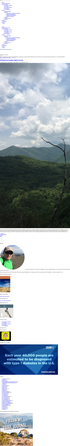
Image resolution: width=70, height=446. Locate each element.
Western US (4, 408)
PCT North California (6, 392)
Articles (3, 379)
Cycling (3, 384)
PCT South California (6, 396)
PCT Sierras (4, 322)
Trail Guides (9, 57)
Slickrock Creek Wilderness (7, 403)
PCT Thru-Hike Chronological (5, 300)
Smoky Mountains (5, 404)
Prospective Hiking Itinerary (7, 400)
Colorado (3, 383)
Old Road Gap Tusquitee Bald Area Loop (11, 60)
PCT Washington (5, 325)
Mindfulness (4, 390)
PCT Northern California (6, 323)
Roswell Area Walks (5, 401)
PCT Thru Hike (5, 397)
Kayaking (4, 389)
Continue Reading (3, 234)
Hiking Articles (4, 388)
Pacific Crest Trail (5, 391)
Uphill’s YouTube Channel (4, 296)
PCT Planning (4, 394)
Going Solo (4, 386)
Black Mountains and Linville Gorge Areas (9, 381)
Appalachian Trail (5, 378)
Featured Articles (5, 385)
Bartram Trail (4, 380)
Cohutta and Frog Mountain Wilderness (9, 382)
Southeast (4, 57)
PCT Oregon (4, 324)
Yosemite (3, 409)
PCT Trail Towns (5, 398)
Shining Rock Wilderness (6, 402)
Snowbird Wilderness (6, 405)
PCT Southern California (6, 321)
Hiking (1, 57)
